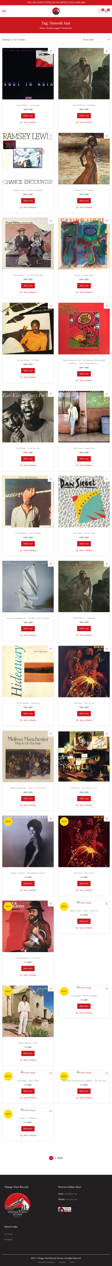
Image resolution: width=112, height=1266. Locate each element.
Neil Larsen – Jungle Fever (84, 448)
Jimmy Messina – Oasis (28, 1043)
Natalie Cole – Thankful (84, 190)
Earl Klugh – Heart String (28, 1081)
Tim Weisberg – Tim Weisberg (28, 533)
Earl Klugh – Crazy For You (28, 448)
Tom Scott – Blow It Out (84, 703)
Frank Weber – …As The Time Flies (28, 275)
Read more (27, 883)
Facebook (8, 1234)
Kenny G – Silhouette (28, 1118)
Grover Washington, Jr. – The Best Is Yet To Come (28, 618)
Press (72, 1262)
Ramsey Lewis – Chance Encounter (28, 190)
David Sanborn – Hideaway (28, 703)
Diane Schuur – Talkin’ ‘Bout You (84, 911)
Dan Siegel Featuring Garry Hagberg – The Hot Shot (84, 1081)
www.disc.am (71, 1199)
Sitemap (62, 1262)
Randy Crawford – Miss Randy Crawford (28, 873)
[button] (51, 51)
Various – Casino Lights (84, 275)
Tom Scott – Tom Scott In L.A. (84, 788)
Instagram (8, 1239)
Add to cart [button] (28, 116)
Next (60, 1158)
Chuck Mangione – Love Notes (28, 958)
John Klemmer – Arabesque (84, 105)
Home (42, 28)
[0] (100, 11)
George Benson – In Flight (28, 360)
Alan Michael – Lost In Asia (28, 105)
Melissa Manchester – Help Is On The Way (28, 788)
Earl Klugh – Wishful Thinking (84, 996)
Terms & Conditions (46, 1262)
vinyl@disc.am (70, 1194)
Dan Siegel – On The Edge (84, 533)
